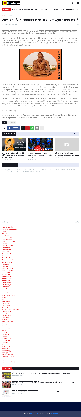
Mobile (4, 320)
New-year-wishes (8, 324)
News (4, 326)
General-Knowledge (9, 268)
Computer (6, 248)
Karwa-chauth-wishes (10, 309)
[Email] (37, 128)
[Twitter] (23, 128)
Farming (5, 266)
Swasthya (6, 349)
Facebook (5, 264)
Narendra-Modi (8, 322)
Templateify (35, 413)
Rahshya (5, 334)
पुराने (76, 222)
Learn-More (6, 311)
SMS (3, 344)
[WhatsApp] (32, 128)
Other (4, 330)
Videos (4, 359)
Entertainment (7, 262)
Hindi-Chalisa (7, 279)
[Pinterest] (27, 128)
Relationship (6, 338)
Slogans (5, 342)
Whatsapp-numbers (10, 363)
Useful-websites (8, 357)
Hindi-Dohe (6, 281)
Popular (7, 368)
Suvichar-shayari (8, 346)
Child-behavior (7, 246)
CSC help (5, 252)
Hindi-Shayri (6, 285)
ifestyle (5, 289)
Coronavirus (6, 250)
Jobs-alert (6, 301)
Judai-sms (6, 305)
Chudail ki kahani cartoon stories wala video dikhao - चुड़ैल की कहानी (40, 155)
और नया (5, 222)
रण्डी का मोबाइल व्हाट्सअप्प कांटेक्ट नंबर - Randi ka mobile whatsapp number (38, 391)
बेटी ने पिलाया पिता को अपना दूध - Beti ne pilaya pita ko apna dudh (67, 154)
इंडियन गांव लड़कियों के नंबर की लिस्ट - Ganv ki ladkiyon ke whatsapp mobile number (41, 373)
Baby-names (7, 235)
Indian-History (7, 293)
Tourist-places (7, 355)
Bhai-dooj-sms (7, 237)
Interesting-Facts (8, 295)
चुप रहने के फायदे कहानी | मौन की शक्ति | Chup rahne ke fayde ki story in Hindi (13, 155)
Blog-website (7, 239)
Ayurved (5, 233)
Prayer (4, 332)
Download (6, 258)
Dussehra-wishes (8, 260)
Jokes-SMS (6, 303)
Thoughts (5, 353)
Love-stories (6, 316)
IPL (3, 299)
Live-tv (4, 314)
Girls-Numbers (7, 270)
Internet (5, 297)
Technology (6, 351)
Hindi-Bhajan (7, 276)
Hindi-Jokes (6, 283)
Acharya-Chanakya (9, 229)
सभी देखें (75, 134)
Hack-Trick (6, 272)
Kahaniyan (12, 15)
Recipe (4, 336)
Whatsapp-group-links (10, 361)
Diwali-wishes (7, 256)
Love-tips (5, 318)
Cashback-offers (8, 241)
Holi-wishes (6, 287)
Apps (4, 231)
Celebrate (6, 244)
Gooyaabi (54, 413)
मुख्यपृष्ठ (4, 15)
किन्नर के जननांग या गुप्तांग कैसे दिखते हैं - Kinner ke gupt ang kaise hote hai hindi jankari (43, 10)
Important (6, 291)
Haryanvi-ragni (7, 274)
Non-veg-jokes (7, 328)
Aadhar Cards (7, 227)
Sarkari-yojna (7, 340)
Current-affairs (8, 254)
